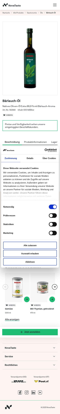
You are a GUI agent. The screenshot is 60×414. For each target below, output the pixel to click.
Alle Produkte (18, 13)
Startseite (6, 13)
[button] (54, 287)
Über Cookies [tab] (49, 158)
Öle (41, 13)
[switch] (53, 215)
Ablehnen (30, 262)
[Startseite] (12, 4)
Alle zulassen (30, 245)
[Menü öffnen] (54, 5)
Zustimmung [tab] (11, 158)
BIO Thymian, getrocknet (42, 309)
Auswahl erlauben (30, 253)
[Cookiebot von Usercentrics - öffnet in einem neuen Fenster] (44, 150)
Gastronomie (32, 13)
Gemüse (9, 309)
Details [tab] (30, 158)
